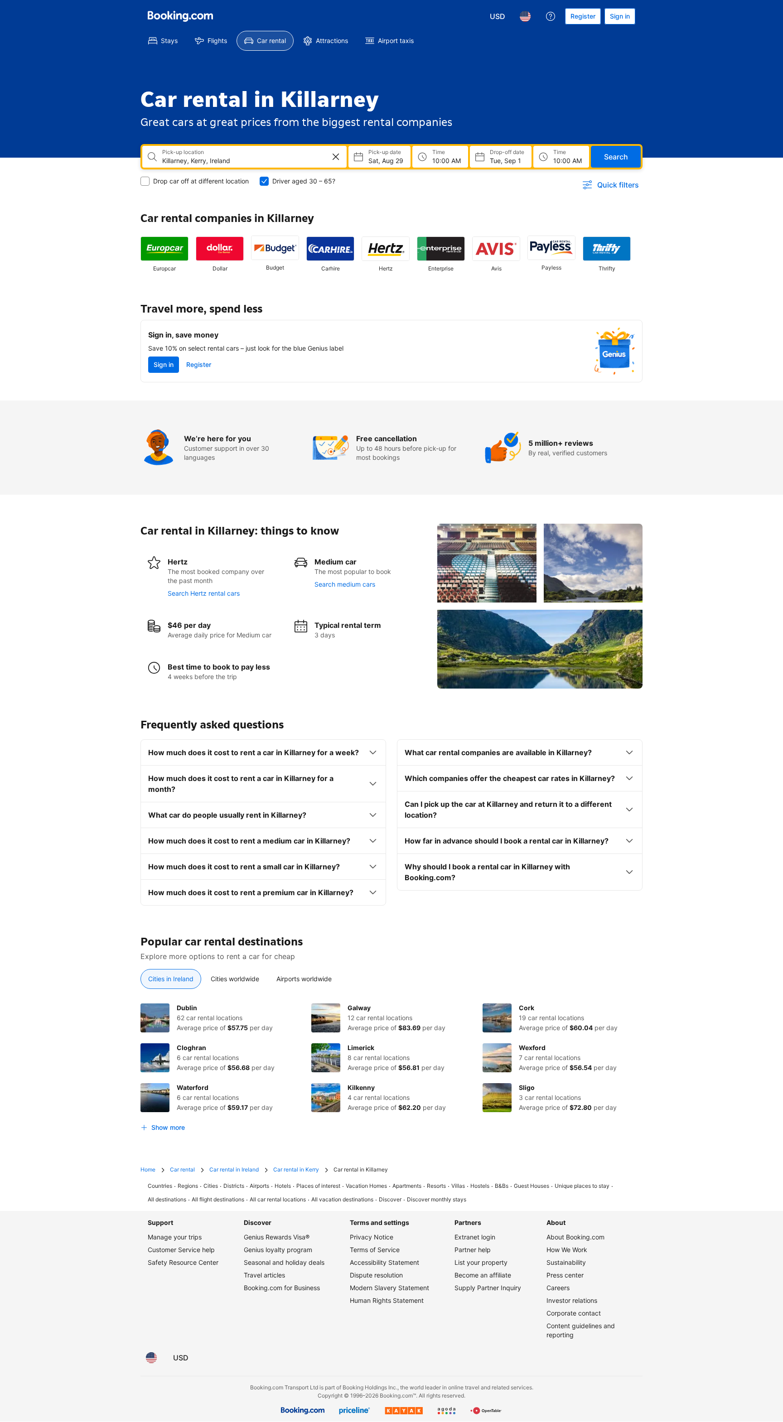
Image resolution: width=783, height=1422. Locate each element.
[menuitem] (162, 41)
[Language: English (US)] (525, 16)
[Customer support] (550, 16)
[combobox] (238, 160)
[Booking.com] (180, 16)
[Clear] (336, 157)
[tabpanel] (391, 1069)
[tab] (170, 979)
